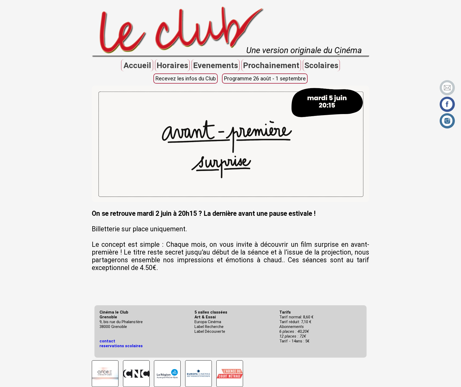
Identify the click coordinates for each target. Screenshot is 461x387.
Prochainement (271, 65)
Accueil (137, 65)
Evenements (215, 65)
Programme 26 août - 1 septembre (265, 78)
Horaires (172, 65)
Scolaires (321, 65)
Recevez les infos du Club (185, 78)
